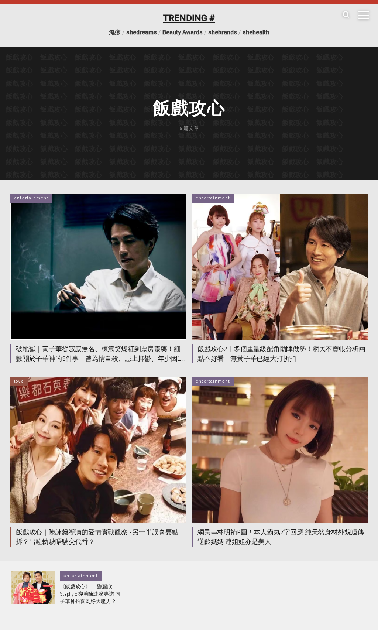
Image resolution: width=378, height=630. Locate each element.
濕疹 (115, 32)
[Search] (345, 15)
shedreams (141, 32)
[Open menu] (363, 15)
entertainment (31, 198)
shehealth (256, 32)
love (19, 381)
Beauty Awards (182, 32)
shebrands (222, 32)
